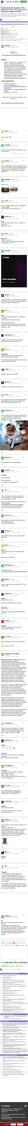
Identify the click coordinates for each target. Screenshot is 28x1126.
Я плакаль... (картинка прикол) (9, 975)
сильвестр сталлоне (8, 16)
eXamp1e (7, 46)
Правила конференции (15, 1114)
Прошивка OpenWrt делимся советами (11, 1007)
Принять (13, 1124)
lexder (7, 369)
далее (18, 19)
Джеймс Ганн (13, 85)
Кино (1, 5)
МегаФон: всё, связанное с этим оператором (12, 984)
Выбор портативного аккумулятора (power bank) (13, 1001)
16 (13, 19)
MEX (6, 852)
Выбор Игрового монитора (8, 993)
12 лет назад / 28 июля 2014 (11, 595)
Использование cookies (6, 1117)
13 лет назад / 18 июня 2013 (11, 47)
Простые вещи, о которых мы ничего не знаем (12, 980)
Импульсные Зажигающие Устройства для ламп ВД (13, 995)
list (20, 943)
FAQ (2, 1115)
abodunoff (8, 593)
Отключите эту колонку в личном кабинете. (10, 1077)
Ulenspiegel (8, 765)
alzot (6, 131)
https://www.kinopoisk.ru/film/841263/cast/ (12, 103)
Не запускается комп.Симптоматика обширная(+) (13, 1072)
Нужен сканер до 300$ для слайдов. (10, 1066)
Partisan (7, 531)
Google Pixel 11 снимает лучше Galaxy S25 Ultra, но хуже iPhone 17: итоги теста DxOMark (14, 1040)
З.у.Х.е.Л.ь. (8, 515)
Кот (6, 310)
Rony (6, 545)
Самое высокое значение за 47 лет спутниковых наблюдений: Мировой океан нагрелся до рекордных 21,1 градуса (14, 1034)
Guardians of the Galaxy (12, 654)
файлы (17, 945)
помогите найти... (6, 1064)
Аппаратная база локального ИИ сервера (11, 990)
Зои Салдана (12, 86)
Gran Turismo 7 (6, 988)
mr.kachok (8, 723)
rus (11, 945)
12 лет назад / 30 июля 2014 (11, 821)
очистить (22, 945)
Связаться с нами (5, 1114)
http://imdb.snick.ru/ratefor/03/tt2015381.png (14, 55)
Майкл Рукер (7, 88)
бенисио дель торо (9, 15)
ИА (5, 490)
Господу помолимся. (7, 977)
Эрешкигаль (8, 335)
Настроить (20, 1124)
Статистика (6, 1115)
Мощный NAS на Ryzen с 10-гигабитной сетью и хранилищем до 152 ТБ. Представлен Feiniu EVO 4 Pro (15, 1027)
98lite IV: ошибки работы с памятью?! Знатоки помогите (14, 1060)
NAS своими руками (7, 978)
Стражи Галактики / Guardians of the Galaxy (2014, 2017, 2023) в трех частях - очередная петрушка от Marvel (14, 9)
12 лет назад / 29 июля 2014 (11, 656)
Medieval (7, 820)
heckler (7, 161)
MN (12, 27)
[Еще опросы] (16, 27)
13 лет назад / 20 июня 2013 (11, 218)
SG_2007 (8, 13)
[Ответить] (25, 45)
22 (14, 27)
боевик (14, 13)
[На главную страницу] (2, 2)
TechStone (8, 740)
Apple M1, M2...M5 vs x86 (7, 991)
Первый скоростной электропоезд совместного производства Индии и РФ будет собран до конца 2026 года (15, 1049)
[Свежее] (8, 2)
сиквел (14, 16)
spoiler (3, 943)
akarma (7, 382)
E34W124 (7, 621)
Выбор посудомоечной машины (9, 1006)
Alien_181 (7, 457)
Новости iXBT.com (5, 1021)
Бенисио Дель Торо (21, 86)
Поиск (23, 1114)
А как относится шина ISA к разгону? (10, 1069)
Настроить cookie (17, 1117)
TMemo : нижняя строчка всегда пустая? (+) (11, 1063)
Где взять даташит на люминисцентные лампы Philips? (14, 1074)
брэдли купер (21, 15)
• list (17, 943)
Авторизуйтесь (4, 966)
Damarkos (8, 410)
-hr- (9, 945)
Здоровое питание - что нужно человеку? (11, 1011)
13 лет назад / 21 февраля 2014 (12, 546)
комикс (23, 13)
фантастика (19, 13)
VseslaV (7, 295)
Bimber (7, 579)
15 (11, 19)
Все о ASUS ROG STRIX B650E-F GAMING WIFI (12, 1018)
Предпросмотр (19, 966)
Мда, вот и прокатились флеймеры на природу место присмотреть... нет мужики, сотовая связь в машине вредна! (15, 1058)
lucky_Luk (8, 216)
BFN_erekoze (9, 565)
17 (15, 19)
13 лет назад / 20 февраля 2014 (12, 252)
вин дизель (15, 15)
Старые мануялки (6, 1068)
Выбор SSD (5, 997)
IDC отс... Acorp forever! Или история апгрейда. (12, 1071)
